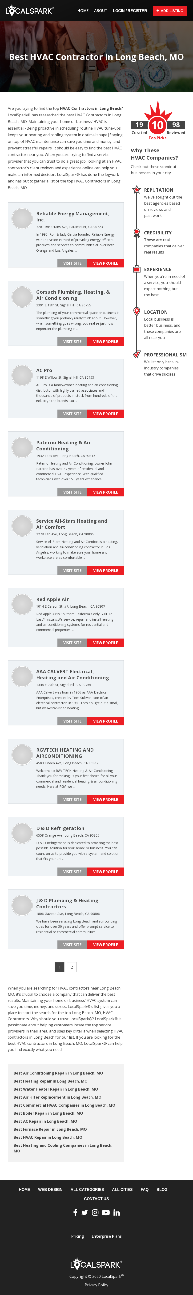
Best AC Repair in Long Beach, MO (45, 1121)
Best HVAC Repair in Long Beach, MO (48, 1137)
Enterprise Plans (107, 1236)
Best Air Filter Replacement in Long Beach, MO (57, 1097)
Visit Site (72, 263)
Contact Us (96, 1199)
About (100, 10)
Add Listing (172, 11)
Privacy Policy (96, 1284)
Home (82, 10)
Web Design (50, 1190)
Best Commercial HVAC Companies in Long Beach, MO (64, 1105)
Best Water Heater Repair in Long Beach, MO (56, 1089)
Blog (162, 1190)
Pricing (77, 1236)
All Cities (122, 1190)
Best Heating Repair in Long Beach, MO (51, 1081)
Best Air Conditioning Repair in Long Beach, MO (58, 1073)
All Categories (87, 1190)
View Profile (105, 263)
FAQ (145, 1190)
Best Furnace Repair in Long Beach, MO (50, 1129)
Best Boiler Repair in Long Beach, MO (48, 1113)
